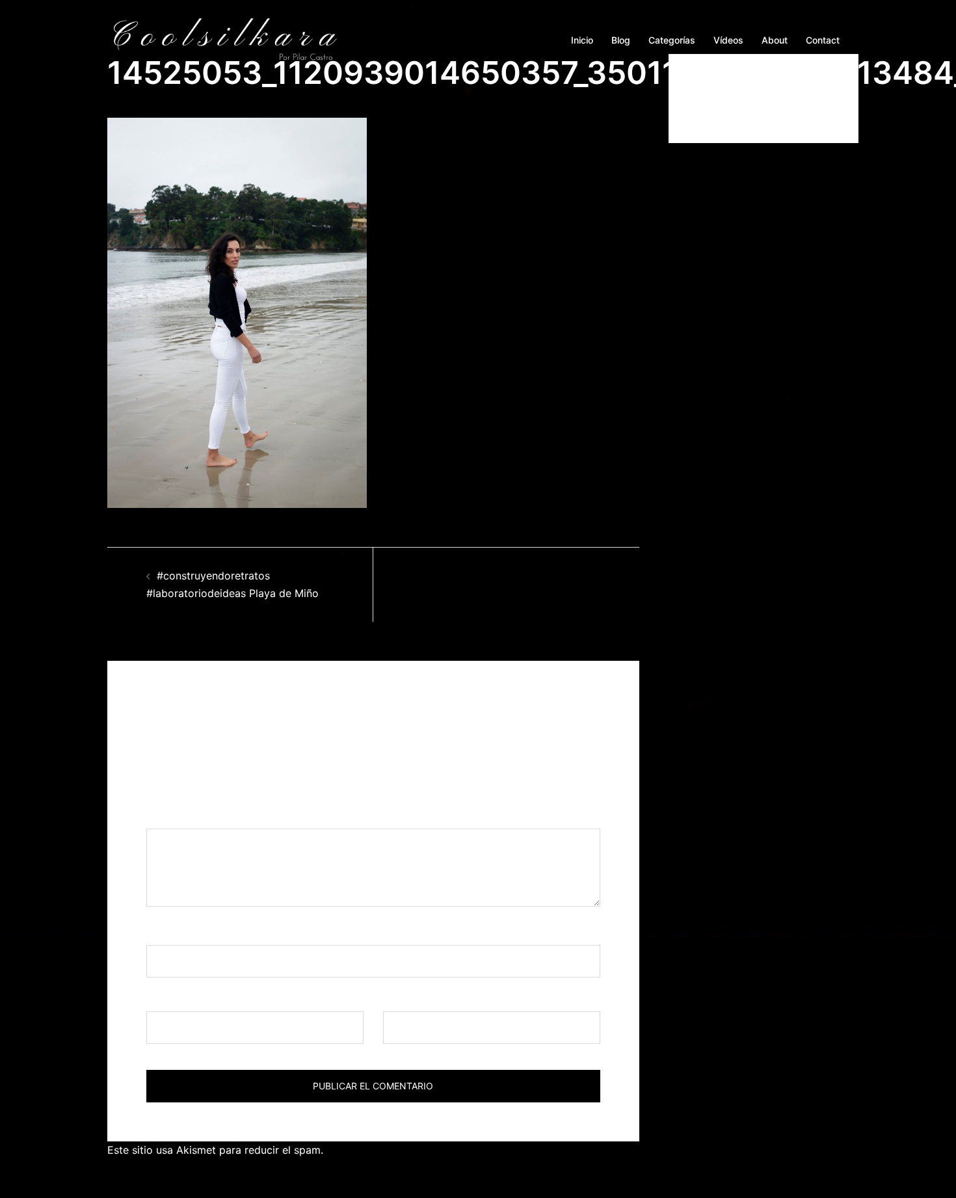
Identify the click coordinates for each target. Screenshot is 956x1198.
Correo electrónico (197, 998)
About (775, 40)
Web (394, 998)
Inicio (582, 40)
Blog (620, 40)
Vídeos (728, 40)
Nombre (170, 933)
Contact (823, 40)
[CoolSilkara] (224, 39)
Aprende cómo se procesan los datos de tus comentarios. (469, 1149)
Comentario (179, 816)
